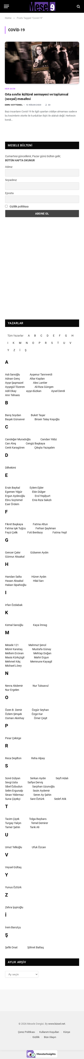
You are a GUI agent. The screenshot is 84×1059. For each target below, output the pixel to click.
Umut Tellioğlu (13, 847)
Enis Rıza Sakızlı (41, 500)
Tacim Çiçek (12, 818)
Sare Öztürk (37, 798)
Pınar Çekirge (13, 738)
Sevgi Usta (11, 782)
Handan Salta (13, 576)
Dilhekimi (10, 467)
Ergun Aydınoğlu (15, 495)
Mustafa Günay (41, 649)
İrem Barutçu (13, 927)
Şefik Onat (11, 947)
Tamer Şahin (12, 827)
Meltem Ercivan (14, 653)
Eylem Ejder (37, 487)
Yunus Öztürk (13, 887)
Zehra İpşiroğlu (14, 907)
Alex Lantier (40, 382)
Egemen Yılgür (13, 491)
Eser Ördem (12, 504)
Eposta (9, 193)
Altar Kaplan (37, 378)
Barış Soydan (13, 415)
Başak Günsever (15, 419)
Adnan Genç (12, 378)
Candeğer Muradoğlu (18, 439)
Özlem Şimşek (13, 714)
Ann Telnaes (12, 395)
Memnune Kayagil (41, 661)
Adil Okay (10, 391)
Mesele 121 (12, 645)
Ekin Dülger (39, 491)
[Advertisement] (42, 268)
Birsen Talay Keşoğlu (47, 419)
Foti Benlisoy (35, 532)
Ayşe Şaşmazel (14, 382)
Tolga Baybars (37, 818)
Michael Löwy (13, 665)
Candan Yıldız (48, 439)
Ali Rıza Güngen (44, 386)
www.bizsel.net (56, 1023)
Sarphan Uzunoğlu (43, 786)
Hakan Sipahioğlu (15, 584)
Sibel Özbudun (13, 786)
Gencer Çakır (13, 552)
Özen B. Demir (13, 709)
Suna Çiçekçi (12, 798)
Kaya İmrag (40, 625)
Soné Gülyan (12, 778)
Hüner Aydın (38, 576)
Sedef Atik (60, 798)
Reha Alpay (38, 758)
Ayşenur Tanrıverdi (41, 374)
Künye (66, 1032)
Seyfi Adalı (62, 778)
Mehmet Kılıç (13, 661)
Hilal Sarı (38, 580)
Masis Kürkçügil (14, 657)
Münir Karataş (13, 649)
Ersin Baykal (12, 487)
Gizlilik (36, 1037)
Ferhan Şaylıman (46, 528)
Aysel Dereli (58, 391)
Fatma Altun (40, 524)
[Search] (78, 6)
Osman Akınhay (14, 718)
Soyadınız (11, 180)
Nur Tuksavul (40, 685)
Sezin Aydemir (41, 790)
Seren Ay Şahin (42, 794)
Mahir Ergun (41, 657)
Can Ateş (10, 443)
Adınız (9, 166)
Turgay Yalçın (13, 823)
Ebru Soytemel (13, 500)
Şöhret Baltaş (35, 947)
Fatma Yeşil (60, 532)
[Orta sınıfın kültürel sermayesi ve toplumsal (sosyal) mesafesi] (42, 63)
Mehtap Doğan (42, 653)
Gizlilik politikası (19, 206)
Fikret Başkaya (14, 524)
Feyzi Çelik (11, 532)
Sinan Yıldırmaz (14, 794)
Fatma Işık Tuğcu (15, 528)
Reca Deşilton (13, 758)
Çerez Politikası (26, 1032)
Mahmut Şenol (37, 645)
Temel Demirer (39, 823)
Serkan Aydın (38, 778)
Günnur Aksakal (14, 556)
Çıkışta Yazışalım (44, 447)
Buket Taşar (38, 415)
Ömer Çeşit (40, 718)
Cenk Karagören (15, 447)
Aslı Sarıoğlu (12, 374)
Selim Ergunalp (14, 790)
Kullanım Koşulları (49, 1032)
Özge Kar (37, 714)
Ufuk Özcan (39, 847)
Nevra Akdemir (14, 685)
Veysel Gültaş (13, 867)
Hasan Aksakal (14, 580)
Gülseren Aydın (39, 552)
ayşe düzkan (33, 391)
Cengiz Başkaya (35, 443)
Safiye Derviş (35, 782)
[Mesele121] (42, 6)
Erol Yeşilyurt (42, 495)
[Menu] (6, 6)
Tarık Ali (34, 827)
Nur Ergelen (12, 689)
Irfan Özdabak (13, 605)
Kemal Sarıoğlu (14, 625)
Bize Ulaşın (50, 1037)
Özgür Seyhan (40, 709)
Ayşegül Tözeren (15, 386)
